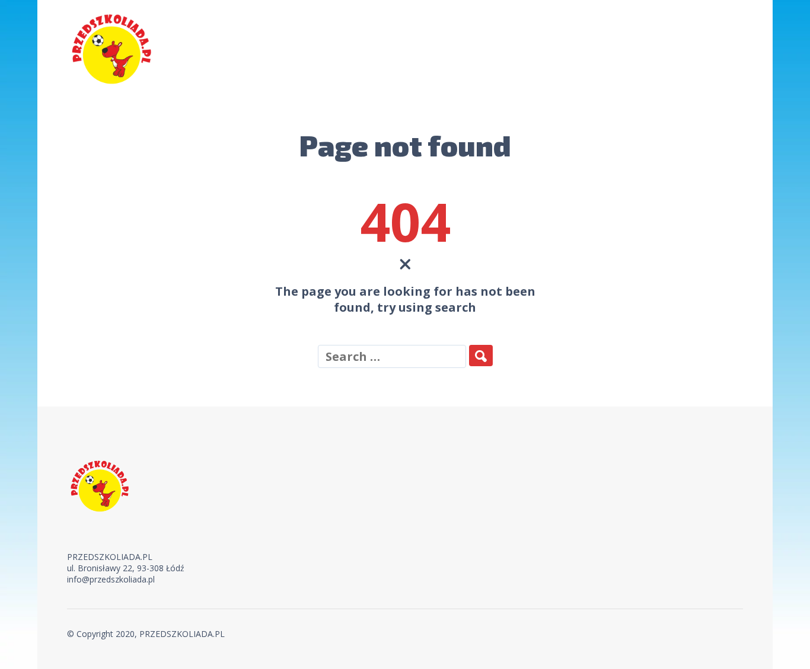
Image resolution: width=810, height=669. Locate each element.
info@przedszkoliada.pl (111, 579)
